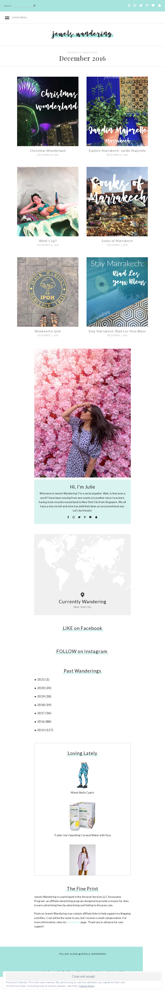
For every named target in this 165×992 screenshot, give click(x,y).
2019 (44, 696)
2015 (45, 730)
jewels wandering (82, 33)
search (7, 6)
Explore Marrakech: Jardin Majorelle (117, 150)
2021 (43, 679)
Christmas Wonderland (48, 150)
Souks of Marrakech (117, 241)
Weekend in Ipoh (48, 331)
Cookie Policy (87, 986)
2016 (44, 721)
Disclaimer (73, 922)
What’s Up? (48, 241)
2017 (44, 713)
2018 (44, 705)
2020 (44, 688)
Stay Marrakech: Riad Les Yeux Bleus (117, 331)
